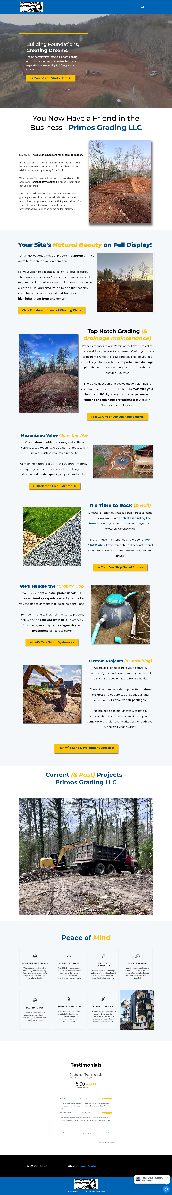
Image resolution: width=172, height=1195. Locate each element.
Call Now (145, 7)
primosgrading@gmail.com (86, 1166)
